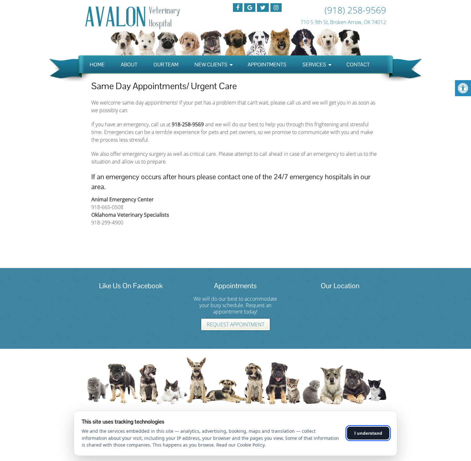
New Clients (210, 64)
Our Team (165, 64)
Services (314, 64)
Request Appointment (235, 324)
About (129, 64)
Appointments (267, 64)
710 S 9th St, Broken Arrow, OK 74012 (343, 22)
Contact (358, 64)
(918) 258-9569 (355, 10)
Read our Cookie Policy (240, 445)
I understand (368, 433)
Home (97, 64)
